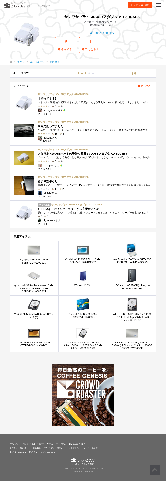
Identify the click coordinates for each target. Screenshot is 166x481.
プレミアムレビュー (33, 443)
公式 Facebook (19, 452)
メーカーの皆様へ (91, 448)
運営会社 (14, 448)
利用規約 (37, 448)
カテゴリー (52, 443)
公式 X (34, 452)
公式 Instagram (47, 452)
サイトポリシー (74, 448)
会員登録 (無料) (141, 5)
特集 (63, 443)
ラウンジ (14, 443)
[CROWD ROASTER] (83, 395)
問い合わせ (25, 448)
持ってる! (145, 86)
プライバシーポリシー (54, 448)
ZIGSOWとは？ (77, 443)
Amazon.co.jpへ (103, 32)
